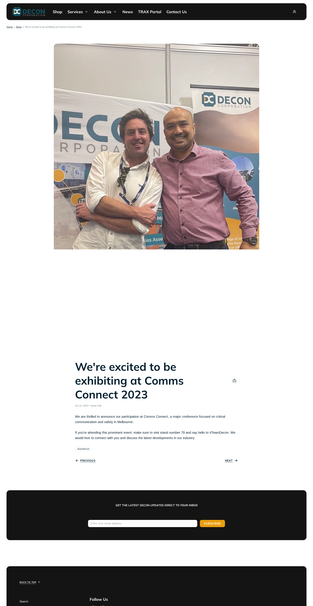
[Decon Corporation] (28, 11)
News (19, 27)
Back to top (28, 582)
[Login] (294, 11)
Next (229, 460)
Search (24, 601)
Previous (88, 460)
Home (10, 27)
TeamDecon (83, 449)
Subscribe (212, 523)
